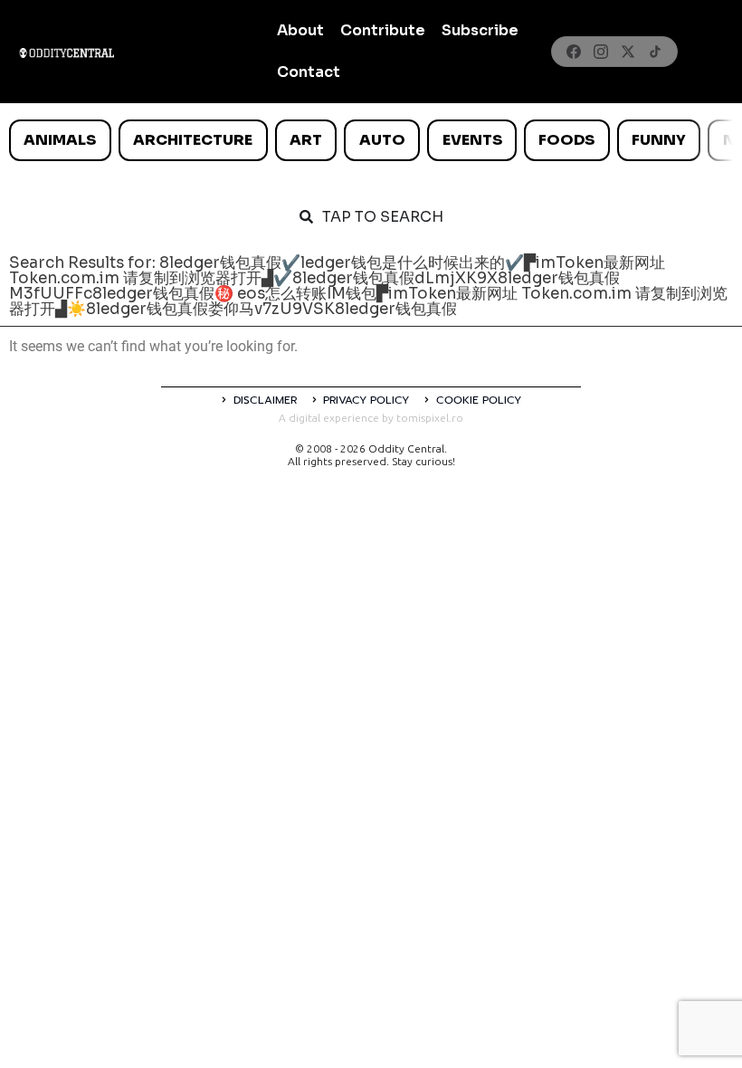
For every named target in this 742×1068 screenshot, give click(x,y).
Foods (566, 139)
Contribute (382, 30)
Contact (308, 71)
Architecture (192, 139)
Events (472, 139)
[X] (628, 51)
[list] (371, 140)
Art (306, 139)
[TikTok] (655, 51)
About (300, 30)
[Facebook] (573, 51)
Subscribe (480, 30)
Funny (659, 139)
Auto (382, 139)
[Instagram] (601, 51)
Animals (60, 139)
